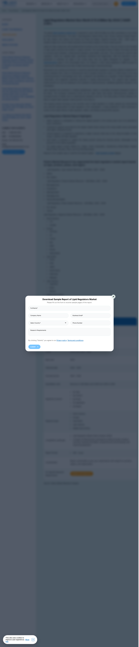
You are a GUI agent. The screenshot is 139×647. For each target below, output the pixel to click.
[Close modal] (113, 297)
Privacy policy (62, 340)
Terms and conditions (75, 340)
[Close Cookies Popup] (33, 639)
